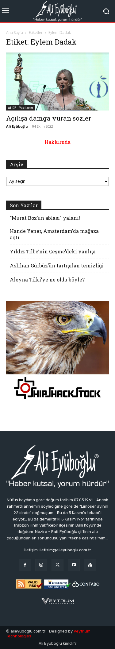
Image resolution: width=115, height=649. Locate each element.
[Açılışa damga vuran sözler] (57, 82)
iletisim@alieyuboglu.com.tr (65, 550)
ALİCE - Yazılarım (20, 108)
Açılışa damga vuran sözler (48, 118)
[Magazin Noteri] (90, 565)
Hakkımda (57, 142)
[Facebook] (25, 565)
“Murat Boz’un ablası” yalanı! (45, 218)
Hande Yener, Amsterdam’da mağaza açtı (54, 234)
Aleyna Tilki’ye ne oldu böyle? (47, 279)
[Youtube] (74, 565)
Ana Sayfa (14, 32)
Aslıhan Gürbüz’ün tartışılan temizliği (57, 265)
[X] (57, 565)
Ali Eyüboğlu (17, 126)
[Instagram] (41, 565)
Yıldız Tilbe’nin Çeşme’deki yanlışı (53, 251)
